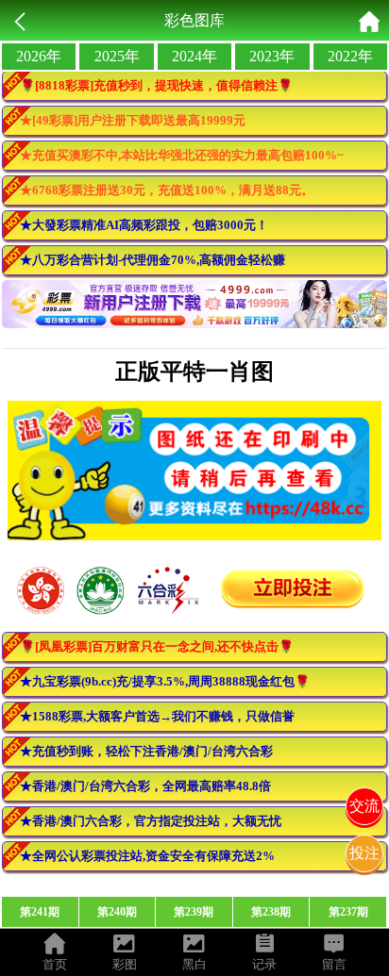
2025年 (117, 56)
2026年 (38, 56)
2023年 (272, 56)
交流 (364, 806)
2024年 (194, 56)
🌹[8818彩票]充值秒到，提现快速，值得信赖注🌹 (156, 85)
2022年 (350, 56)
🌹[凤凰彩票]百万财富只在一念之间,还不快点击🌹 (157, 646)
